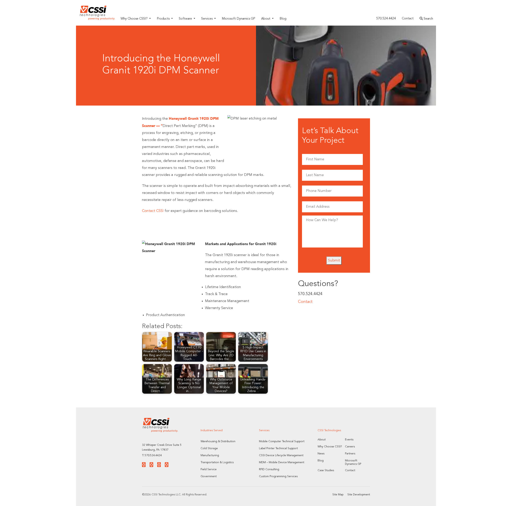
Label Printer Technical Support (278, 448)
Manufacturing (210, 455)
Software (186, 18)
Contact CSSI (153, 211)
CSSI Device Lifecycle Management (281, 455)
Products (163, 18)
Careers (350, 446)
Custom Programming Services (278, 476)
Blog (283, 18)
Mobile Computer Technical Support (281, 441)
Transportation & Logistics (217, 462)
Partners (350, 453)
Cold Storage (209, 448)
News (321, 453)
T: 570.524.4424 (152, 455)
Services (207, 18)
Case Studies (326, 470)
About (266, 18)
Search (428, 18)
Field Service (209, 469)
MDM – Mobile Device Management (281, 462)
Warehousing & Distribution (218, 441)
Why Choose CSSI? (134, 18)
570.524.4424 (386, 18)
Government (209, 476)
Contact (408, 18)
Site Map (337, 494)
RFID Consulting (269, 469)
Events (349, 439)
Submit (334, 260)
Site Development (358, 494)
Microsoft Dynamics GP (238, 18)
